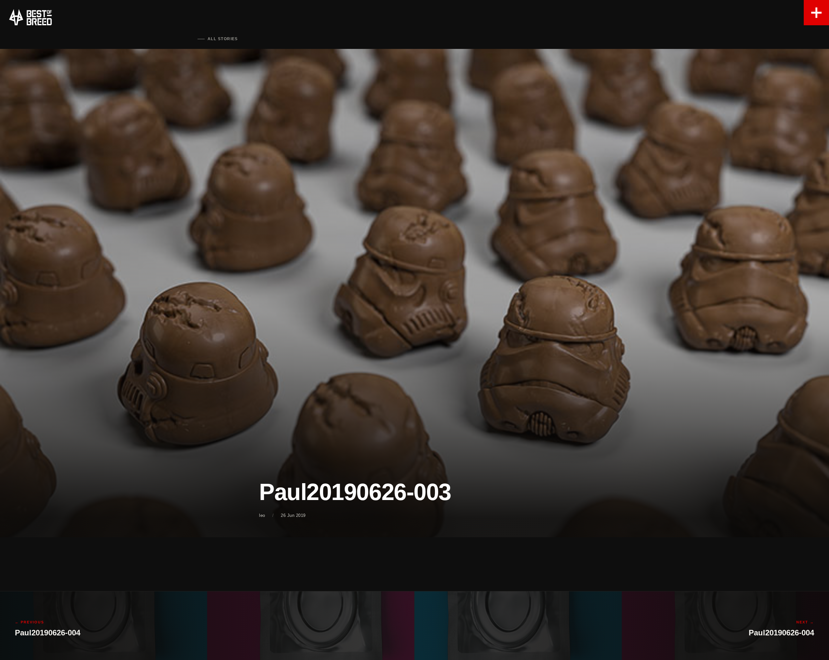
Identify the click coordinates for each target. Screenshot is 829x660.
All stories (223, 39)
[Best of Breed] (30, 17)
